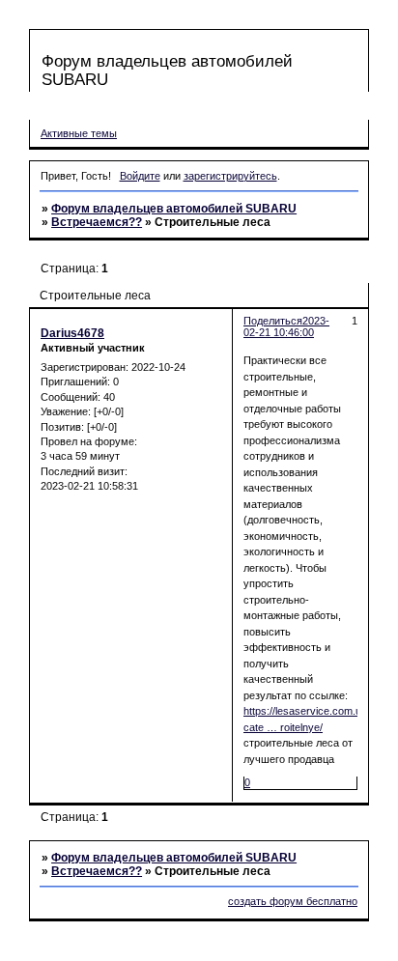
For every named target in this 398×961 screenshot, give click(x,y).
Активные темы (79, 133)
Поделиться (272, 320)
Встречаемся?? (96, 222)
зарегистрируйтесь (230, 176)
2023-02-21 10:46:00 (286, 326)
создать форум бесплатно (292, 901)
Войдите (140, 176)
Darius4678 (72, 333)
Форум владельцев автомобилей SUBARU (174, 208)
